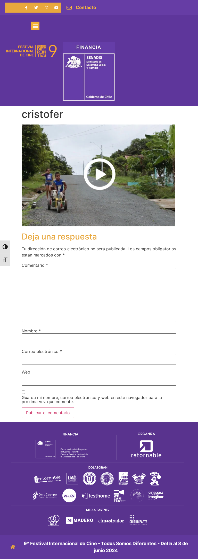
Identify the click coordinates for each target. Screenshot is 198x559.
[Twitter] (36, 8)
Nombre (31, 331)
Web (26, 372)
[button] (35, 26)
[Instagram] (46, 8)
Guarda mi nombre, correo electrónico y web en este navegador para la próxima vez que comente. (92, 399)
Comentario (35, 265)
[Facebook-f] (26, 8)
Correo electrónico (42, 351)
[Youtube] (56, 8)
